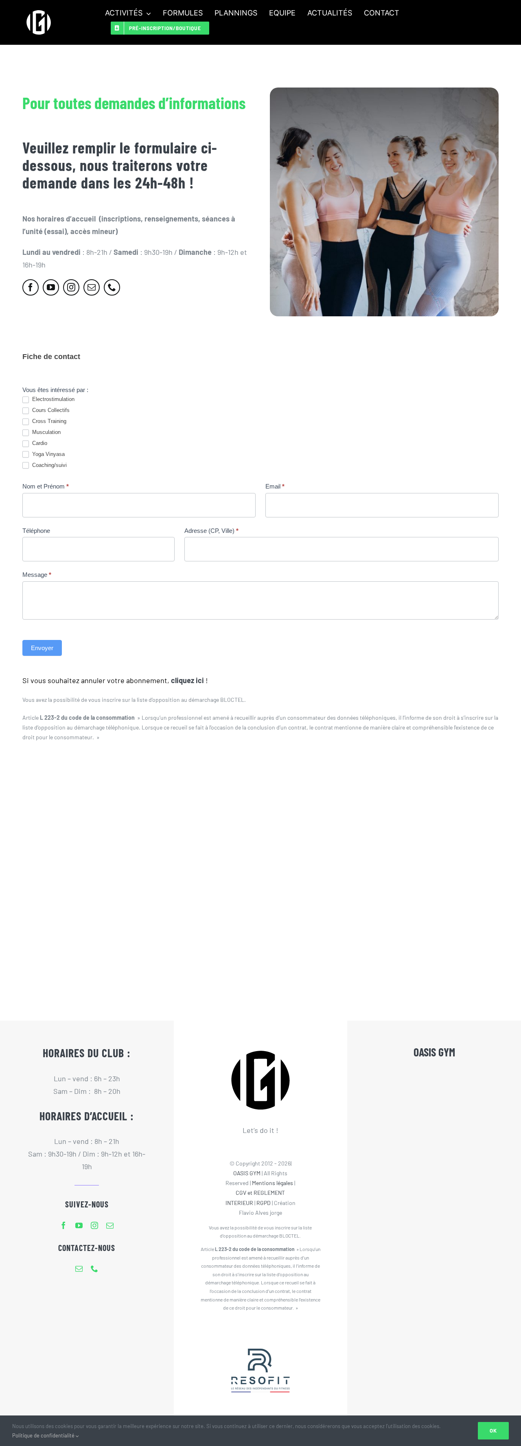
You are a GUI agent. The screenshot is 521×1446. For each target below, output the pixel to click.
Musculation (46, 432)
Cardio (39, 443)
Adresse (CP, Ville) (211, 530)
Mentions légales (272, 1182)
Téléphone (36, 530)
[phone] (112, 287)
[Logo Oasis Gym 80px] (38, 9)
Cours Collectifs (50, 410)
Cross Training (48, 421)
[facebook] (30, 287)
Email (275, 486)
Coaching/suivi (49, 465)
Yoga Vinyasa (48, 454)
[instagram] (71, 287)
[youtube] (51, 287)
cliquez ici (187, 680)
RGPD (263, 1202)
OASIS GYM (246, 1173)
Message (36, 574)
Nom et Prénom (45, 486)
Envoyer (42, 647)
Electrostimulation (52, 399)
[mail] (91, 287)
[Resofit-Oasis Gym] (260, 1332)
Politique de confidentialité (44, 1435)
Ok (493, 1430)
